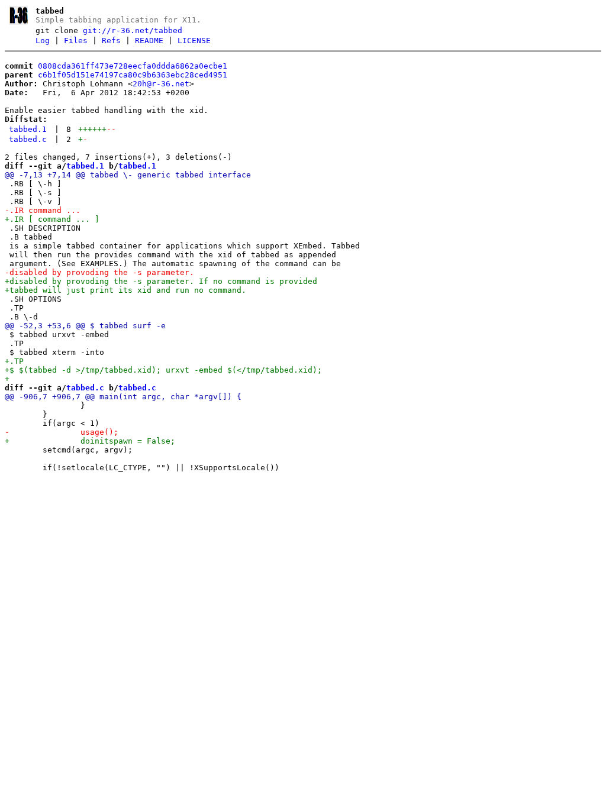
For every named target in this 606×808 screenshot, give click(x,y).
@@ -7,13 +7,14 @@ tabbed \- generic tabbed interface (128, 174)
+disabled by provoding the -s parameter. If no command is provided (161, 281)
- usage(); (61, 432)
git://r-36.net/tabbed (132, 30)
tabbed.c (28, 139)
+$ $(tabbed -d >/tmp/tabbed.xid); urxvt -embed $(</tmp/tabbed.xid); (163, 370)
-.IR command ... (42, 210)
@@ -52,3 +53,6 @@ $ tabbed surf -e (85, 325)
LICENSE (194, 40)
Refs (111, 40)
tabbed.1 (28, 129)
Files (76, 40)
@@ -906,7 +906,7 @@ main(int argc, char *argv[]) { (123, 396)
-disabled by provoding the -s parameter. (102, 272)
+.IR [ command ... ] (52, 219)
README (149, 40)
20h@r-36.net (161, 83)
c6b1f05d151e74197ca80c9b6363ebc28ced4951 (132, 74)
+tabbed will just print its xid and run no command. (125, 290)
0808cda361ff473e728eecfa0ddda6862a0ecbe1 (132, 66)
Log (43, 40)
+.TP (14, 361)
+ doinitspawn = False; (90, 441)
